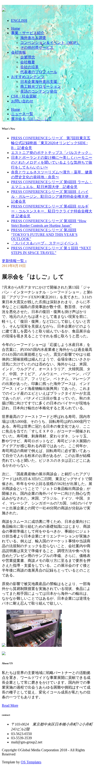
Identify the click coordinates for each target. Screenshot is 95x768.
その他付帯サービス (36, 47)
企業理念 (27, 57)
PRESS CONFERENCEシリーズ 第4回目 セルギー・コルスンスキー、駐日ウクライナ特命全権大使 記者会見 (51, 211)
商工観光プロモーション (40, 86)
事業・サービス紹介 (27, 33)
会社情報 (18, 52)
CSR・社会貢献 (24, 96)
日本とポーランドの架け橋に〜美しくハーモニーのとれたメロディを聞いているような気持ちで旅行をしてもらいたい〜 (51, 162)
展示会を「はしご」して (31, 119)
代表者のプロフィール (38, 72)
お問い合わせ (22, 101)
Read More (10, 705)
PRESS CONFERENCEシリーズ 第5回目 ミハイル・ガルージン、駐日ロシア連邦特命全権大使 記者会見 (51, 196)
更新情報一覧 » (14, 261)
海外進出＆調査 (33, 38)
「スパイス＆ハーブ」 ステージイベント (44, 243)
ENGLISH (19, 21)
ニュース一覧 (22, 114)
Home (15, 28)
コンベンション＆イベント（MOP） (50, 43)
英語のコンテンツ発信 (38, 91)
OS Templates (31, 762)
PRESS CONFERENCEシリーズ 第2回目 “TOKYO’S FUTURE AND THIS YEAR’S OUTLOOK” (44, 234)
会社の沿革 (29, 67)
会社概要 (27, 62)
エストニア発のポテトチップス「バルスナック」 (51, 153)
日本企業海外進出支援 (40, 82)
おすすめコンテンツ (27, 77)
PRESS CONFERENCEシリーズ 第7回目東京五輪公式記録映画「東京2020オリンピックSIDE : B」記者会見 (50, 143)
